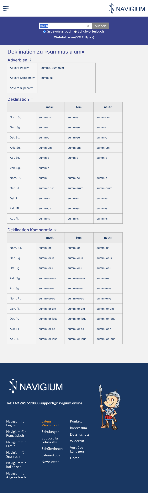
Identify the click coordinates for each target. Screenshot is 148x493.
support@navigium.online (61, 403)
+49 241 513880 (26, 403)
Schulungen (50, 432)
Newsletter (50, 462)
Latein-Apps (51, 455)
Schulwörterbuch (91, 31)
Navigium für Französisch (16, 434)
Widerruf (77, 441)
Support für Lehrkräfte (50, 440)
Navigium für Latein (16, 444)
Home (74, 458)
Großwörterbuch (59, 31)
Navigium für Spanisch (16, 454)
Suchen (100, 26)
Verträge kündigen (77, 449)
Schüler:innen (52, 449)
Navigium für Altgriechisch (16, 475)
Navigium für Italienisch (16, 465)
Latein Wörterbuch (51, 423)
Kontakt (76, 421)
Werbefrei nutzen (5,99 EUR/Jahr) (74, 37)
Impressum (78, 428)
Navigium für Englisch (16, 423)
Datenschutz (79, 434)
